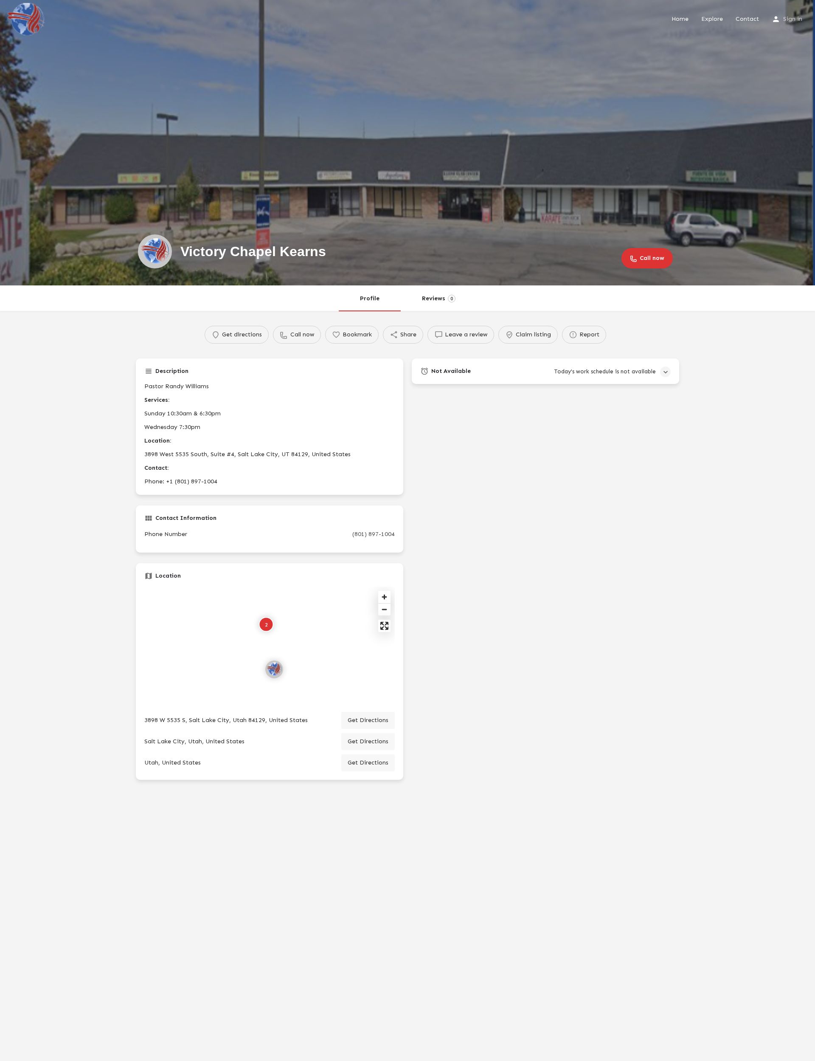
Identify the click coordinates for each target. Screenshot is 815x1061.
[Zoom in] (384, 597)
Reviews (437, 298)
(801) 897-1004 (373, 534)
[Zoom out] (384, 609)
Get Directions (368, 720)
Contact (747, 19)
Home (680, 19)
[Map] (269, 646)
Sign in (792, 19)
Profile (369, 298)
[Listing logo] (155, 251)
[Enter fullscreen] (384, 626)
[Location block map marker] (274, 669)
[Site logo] (27, 18)
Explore (712, 19)
